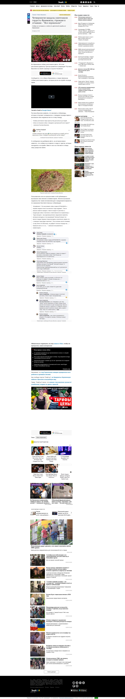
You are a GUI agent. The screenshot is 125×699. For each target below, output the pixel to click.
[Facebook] (28, 14)
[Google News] (83, 682)
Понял (96, 697)
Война (68, 6)
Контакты (57, 687)
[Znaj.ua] (62, 2)
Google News (46, 110)
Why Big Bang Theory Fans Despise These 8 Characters (51, 476)
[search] (94, 2)
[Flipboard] (88, 2)
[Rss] (86, 2)
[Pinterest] (90, 2)
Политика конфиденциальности (37, 687)
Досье (38, 6)
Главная (32, 6)
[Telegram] (81, 2)
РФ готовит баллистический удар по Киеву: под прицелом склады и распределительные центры (52, 357)
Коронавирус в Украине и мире (58, 10)
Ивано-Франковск (41, 437)
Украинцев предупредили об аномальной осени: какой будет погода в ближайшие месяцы (50, 365)
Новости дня (71, 10)
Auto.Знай (57, 6)
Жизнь (63, 6)
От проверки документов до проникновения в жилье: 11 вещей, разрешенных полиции (51, 353)
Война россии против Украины (41, 10)
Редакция (52, 687)
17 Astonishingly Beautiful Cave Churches (65, 458)
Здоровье (86, 6)
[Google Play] (83, 690)
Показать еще (66, 369)
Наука (91, 6)
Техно (80, 6)
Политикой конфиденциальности (66, 697)
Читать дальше (51, 672)
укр (31, 2)
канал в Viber (58, 343)
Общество (74, 6)
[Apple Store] (74, 690)
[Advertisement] (51, 159)
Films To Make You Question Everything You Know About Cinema (87, 131)
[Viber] (83, 2)
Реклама (47, 687)
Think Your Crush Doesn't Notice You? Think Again (38, 476)
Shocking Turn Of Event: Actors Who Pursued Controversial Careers (87, 141)
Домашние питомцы (47, 6)
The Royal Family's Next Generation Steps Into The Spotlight (86, 136)
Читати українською (65, 14)
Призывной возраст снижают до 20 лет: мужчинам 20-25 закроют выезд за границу (51, 361)
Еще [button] (96, 6)
